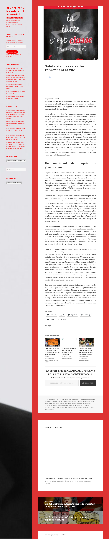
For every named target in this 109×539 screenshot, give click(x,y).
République (81, 407)
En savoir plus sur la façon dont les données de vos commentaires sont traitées (69, 480)
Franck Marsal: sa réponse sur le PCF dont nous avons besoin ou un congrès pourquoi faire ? (15, 146)
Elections (60, 407)
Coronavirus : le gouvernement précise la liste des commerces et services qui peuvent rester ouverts (86, 352)
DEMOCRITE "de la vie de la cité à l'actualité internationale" (15, 12)
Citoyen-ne (86, 405)
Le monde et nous (70, 401)
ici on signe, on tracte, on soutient (55, 401)
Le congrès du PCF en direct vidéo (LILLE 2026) (16, 130)
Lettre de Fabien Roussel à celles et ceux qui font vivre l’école (14, 86)
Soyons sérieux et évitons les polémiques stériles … (15, 97)
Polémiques (68, 403)
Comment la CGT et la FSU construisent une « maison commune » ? (15, 137)
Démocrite (65, 400)
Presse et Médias (77, 403)
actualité (79, 405)
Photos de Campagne (57, 403)
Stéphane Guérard (52, 99)
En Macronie (91, 400)
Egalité (55, 407)
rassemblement (72, 407)
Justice (65, 407)
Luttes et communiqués (83, 401)
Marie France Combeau (13, 142)
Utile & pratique (69, 405)
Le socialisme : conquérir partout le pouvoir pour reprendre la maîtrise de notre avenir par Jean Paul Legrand (15, 78)
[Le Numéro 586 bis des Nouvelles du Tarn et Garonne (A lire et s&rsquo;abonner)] (69, 342)
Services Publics (49, 409)
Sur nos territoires (58, 405)
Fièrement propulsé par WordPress (55, 535)
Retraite (87, 407)
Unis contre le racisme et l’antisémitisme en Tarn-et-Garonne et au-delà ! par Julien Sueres (52, 352)
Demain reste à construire (79, 400)
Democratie (48, 407)
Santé (92, 407)
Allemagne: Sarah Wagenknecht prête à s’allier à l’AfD (15, 123)
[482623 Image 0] (70, 85)
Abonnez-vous (12, 52)
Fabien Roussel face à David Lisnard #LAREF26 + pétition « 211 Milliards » (15, 70)
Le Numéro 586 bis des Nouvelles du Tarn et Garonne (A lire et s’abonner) (69, 351)
